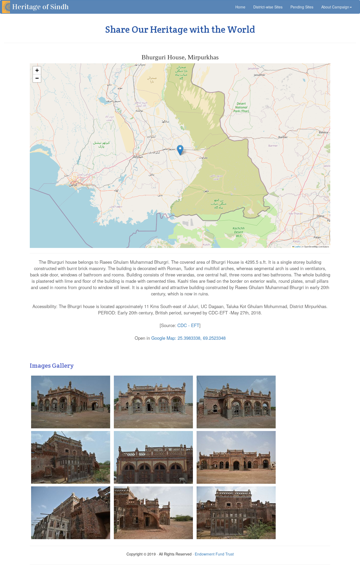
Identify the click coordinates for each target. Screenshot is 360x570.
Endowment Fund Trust (214, 554)
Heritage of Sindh (40, 6)
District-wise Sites (268, 6)
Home (242, 6)
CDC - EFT (188, 325)
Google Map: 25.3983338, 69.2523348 (188, 338)
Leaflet (297, 246)
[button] (180, 150)
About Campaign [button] (335, 6)
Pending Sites (301, 6)
